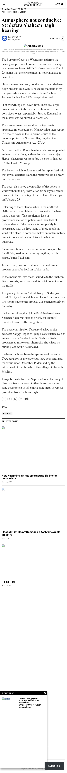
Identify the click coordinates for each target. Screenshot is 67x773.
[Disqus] (33, 628)
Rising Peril (8, 582)
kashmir (7, 413)
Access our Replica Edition (14, 12)
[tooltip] (4, 399)
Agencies (17, 37)
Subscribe (54, 765)
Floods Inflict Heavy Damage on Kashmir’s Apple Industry (31, 533)
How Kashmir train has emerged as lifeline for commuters (29, 477)
